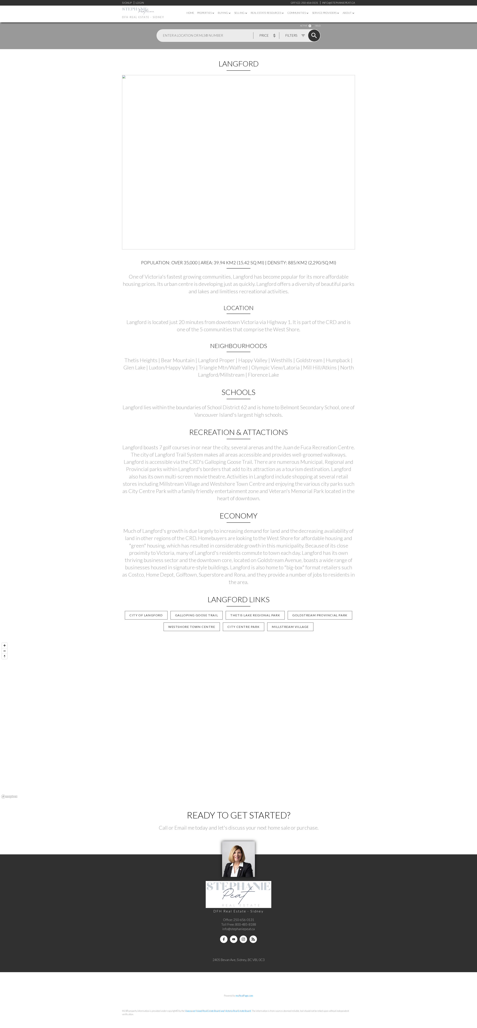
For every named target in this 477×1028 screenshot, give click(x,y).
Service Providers (324, 12)
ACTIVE (303, 25)
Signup (127, 2)
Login (140, 2)
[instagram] (243, 939)
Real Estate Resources (266, 12)
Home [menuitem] (190, 12)
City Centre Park (244, 626)
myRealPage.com (244, 995)
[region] (238, 720)
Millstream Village (290, 626)
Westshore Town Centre (191, 626)
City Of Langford (146, 615)
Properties (204, 12)
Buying (223, 12)
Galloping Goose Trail (196, 615)
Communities (296, 12)
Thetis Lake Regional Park (255, 615)
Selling (239, 12)
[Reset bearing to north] (4, 656)
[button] (146, 615)
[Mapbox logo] (9, 796)
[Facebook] (224, 939)
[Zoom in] (4, 645)
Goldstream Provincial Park (320, 615)
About (347, 12)
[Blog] (253, 939)
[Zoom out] (4, 651)
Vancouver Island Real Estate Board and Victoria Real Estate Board (218, 1010)
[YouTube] (233, 939)
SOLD (317, 25)
